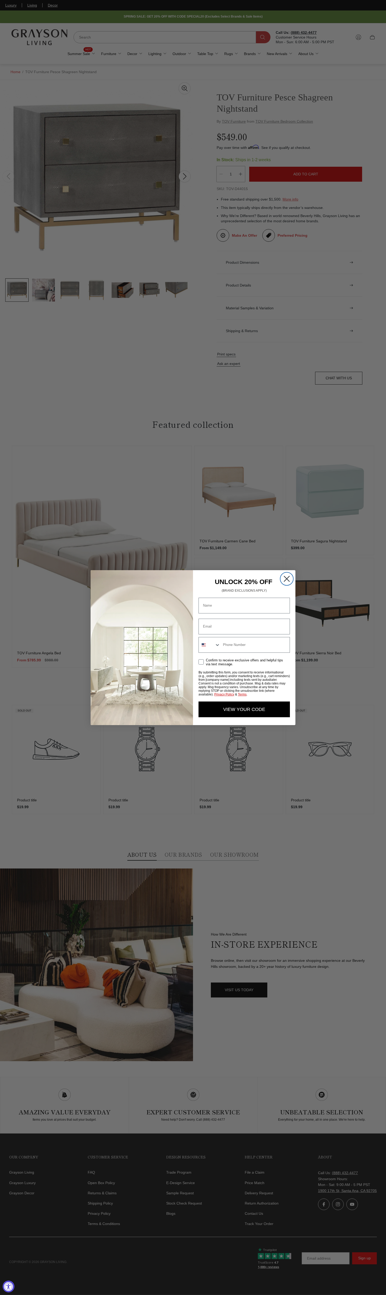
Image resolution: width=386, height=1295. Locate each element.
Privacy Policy (224, 694)
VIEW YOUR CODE (244, 709)
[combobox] (209, 644)
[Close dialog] (286, 578)
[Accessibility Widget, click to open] (8, 1286)
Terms (242, 694)
